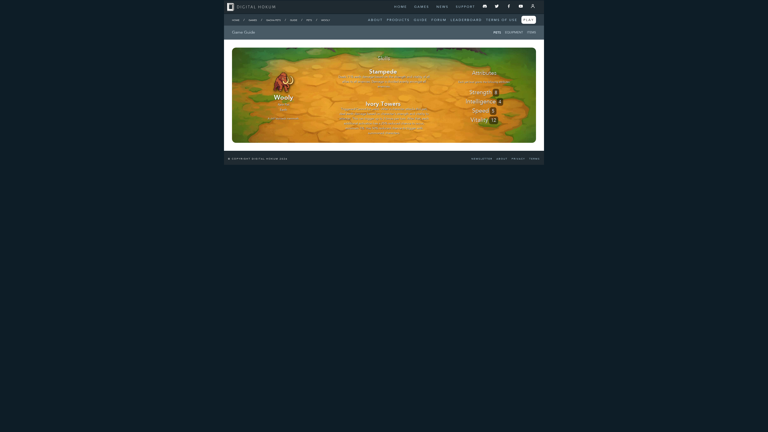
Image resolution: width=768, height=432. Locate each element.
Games (421, 7)
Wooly (325, 20)
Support (465, 7)
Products (398, 20)
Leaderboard (466, 20)
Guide (420, 20)
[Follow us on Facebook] (509, 7)
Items (531, 32)
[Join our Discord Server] (485, 7)
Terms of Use (501, 20)
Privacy (518, 159)
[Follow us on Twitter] (497, 7)
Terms (534, 159)
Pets (309, 20)
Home (400, 7)
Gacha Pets (273, 20)
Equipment (514, 32)
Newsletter (481, 159)
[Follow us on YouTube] (521, 7)
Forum (439, 20)
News (442, 7)
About (375, 20)
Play (528, 20)
